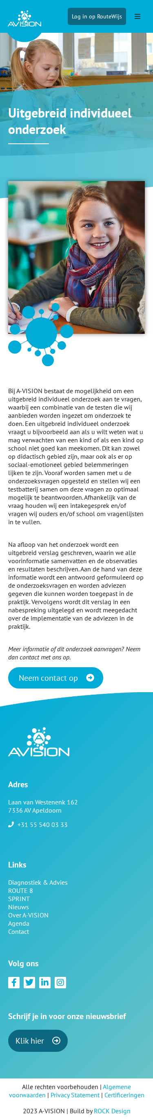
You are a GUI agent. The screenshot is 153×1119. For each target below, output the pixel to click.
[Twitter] (29, 982)
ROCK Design (112, 1111)
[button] (137, 16)
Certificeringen (124, 1095)
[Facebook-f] (14, 982)
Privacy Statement (75, 1095)
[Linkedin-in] (45, 982)
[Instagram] (60, 982)
